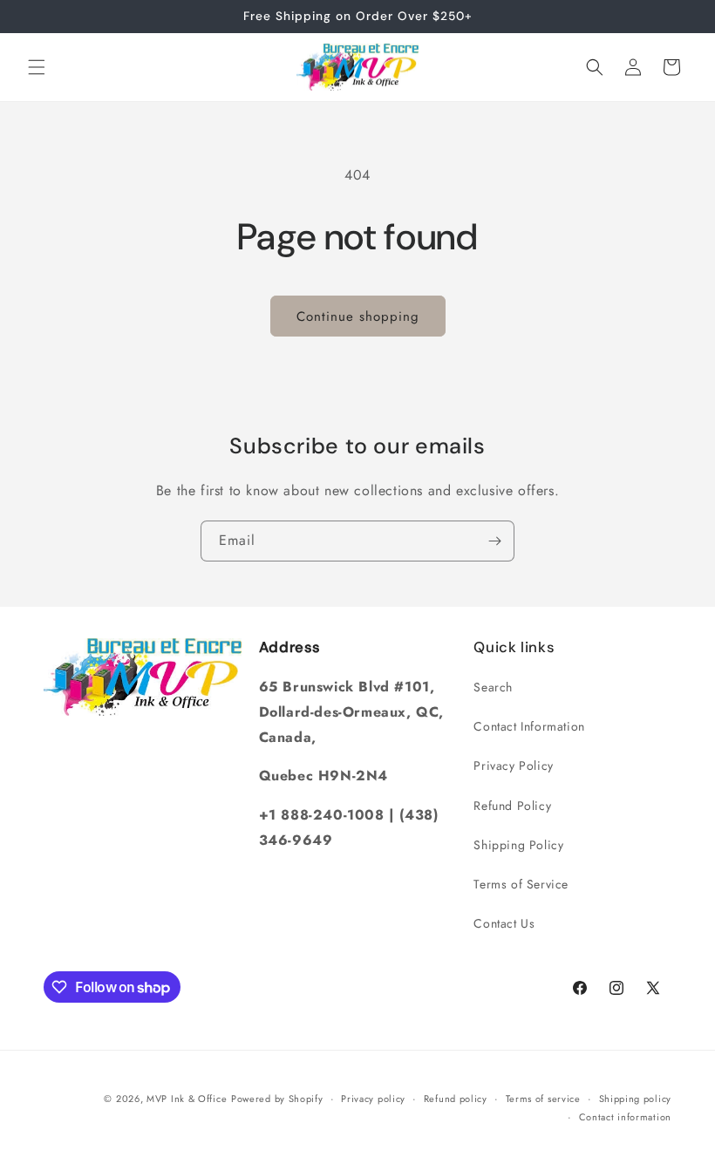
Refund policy (455, 1099)
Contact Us (504, 923)
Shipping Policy (518, 845)
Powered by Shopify (277, 1099)
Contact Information (528, 726)
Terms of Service (521, 884)
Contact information (625, 1117)
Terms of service (543, 1099)
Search (493, 687)
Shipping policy (635, 1099)
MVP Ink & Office (186, 1099)
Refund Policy (512, 805)
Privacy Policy (513, 765)
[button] (36, 67)
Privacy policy (373, 1099)
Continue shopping (357, 316)
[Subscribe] (494, 541)
